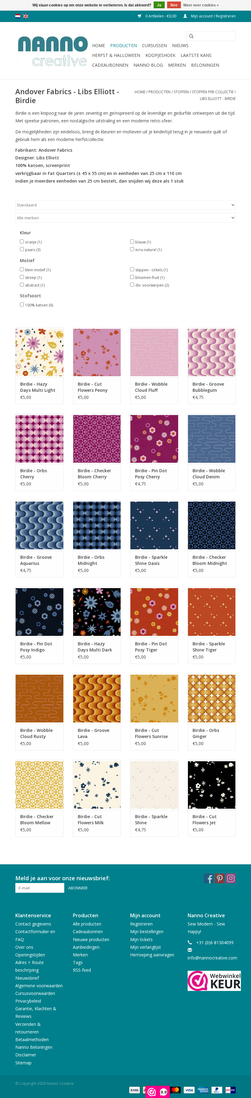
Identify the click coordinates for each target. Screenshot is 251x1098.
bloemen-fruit (149, 277)
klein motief (38, 270)
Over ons (24, 947)
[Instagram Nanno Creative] (231, 878)
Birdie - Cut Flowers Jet (205, 819)
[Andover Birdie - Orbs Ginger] (212, 698)
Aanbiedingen (86, 947)
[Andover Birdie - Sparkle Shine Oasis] (154, 525)
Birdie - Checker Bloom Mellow (37, 819)
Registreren (141, 924)
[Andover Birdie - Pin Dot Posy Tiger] (154, 612)
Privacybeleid (28, 1001)
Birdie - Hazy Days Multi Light (37, 387)
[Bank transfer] (134, 1089)
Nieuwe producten (91, 939)
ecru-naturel (148, 249)
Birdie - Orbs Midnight (91, 560)
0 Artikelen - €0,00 (160, 16)
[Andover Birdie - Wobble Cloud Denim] (212, 439)
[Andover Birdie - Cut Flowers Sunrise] (154, 698)
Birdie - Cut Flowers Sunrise (151, 733)
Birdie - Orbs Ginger (206, 733)
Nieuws (180, 45)
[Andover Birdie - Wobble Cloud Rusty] (39, 698)
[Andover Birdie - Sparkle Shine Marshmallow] (154, 785)
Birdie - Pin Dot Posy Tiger (151, 647)
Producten (123, 45)
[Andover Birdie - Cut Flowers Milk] (97, 785)
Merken (177, 65)
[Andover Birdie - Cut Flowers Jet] (212, 785)
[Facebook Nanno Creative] (209, 878)
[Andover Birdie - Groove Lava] (97, 698)
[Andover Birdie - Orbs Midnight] (97, 525)
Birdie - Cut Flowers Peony (93, 387)
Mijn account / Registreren (213, 16)
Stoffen (181, 92)
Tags (78, 962)
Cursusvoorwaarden (35, 993)
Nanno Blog (148, 65)
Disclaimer (25, 1055)
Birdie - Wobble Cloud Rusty (36, 733)
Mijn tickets (141, 939)
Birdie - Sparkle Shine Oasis (151, 560)
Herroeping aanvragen (152, 955)
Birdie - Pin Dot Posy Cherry (151, 474)
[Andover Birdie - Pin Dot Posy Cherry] (154, 439)
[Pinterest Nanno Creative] (220, 878)
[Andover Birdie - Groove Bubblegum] (212, 352)
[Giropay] (229, 1089)
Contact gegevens (33, 924)
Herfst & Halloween (116, 55)
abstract (35, 285)
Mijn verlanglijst (145, 947)
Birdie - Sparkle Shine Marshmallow (151, 820)
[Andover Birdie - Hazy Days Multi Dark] (97, 612)
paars (32, 249)
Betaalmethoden (32, 1039)
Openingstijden (30, 955)
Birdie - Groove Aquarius (36, 560)
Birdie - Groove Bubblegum (208, 387)
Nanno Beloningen (33, 1047)
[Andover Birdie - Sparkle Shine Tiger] (212, 612)
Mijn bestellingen (146, 931)
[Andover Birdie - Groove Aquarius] (39, 525)
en (25, 16)
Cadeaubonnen (110, 65)
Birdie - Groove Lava (93, 733)
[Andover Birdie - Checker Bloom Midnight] (212, 525)
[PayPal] (216, 1089)
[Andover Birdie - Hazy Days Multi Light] (39, 352)
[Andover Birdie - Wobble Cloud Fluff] (154, 352)
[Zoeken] (191, 36)
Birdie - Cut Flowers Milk (91, 819)
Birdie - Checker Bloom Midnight (210, 560)
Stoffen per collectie (213, 92)
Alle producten (87, 924)
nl (17, 16)
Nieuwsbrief (27, 978)
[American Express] (202, 1089)
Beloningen (205, 65)
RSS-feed (82, 970)
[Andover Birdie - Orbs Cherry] (39, 439)
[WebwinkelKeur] (212, 981)
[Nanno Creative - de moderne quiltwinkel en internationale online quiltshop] (52, 50)
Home (98, 45)
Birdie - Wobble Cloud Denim (209, 474)
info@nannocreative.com (212, 958)
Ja (159, 5)
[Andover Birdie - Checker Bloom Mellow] (39, 785)
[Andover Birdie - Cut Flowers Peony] (97, 352)
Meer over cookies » (201, 5)
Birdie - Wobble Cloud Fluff (151, 387)
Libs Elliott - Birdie (218, 98)
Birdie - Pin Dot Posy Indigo (36, 647)
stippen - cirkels (151, 270)
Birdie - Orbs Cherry (33, 474)
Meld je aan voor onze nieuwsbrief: (62, 878)
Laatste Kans (196, 55)
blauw (143, 242)
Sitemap (23, 1063)
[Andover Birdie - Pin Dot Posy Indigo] (39, 612)
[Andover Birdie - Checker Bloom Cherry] (97, 439)
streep (33, 277)
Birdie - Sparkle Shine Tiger (209, 647)
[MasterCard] (175, 1089)
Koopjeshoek (160, 55)
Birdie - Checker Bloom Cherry (94, 474)
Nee (174, 5)
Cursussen (154, 45)
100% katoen (39, 305)
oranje (33, 242)
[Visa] (188, 1089)
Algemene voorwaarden (39, 986)
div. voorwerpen (152, 285)
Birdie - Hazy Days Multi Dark (95, 647)
